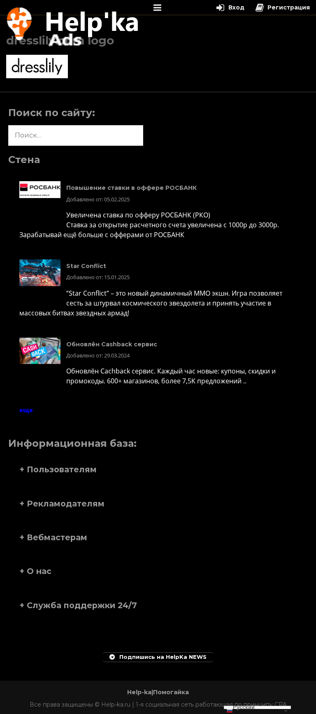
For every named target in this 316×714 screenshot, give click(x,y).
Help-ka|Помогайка (158, 692)
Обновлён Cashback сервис (111, 344)
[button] (158, 469)
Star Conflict (86, 266)
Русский (244, 707)
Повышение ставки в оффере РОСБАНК (131, 187)
